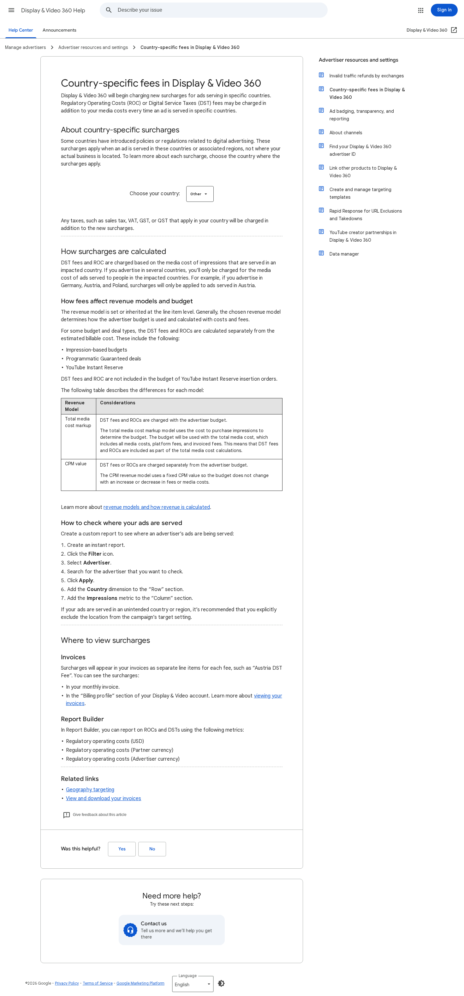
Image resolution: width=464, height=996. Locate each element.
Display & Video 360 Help (53, 10)
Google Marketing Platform (140, 983)
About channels (346, 133)
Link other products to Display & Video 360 (363, 171)
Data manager (344, 254)
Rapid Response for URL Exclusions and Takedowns (366, 214)
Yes (122, 849)
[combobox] (222, 10)
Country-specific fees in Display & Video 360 (367, 93)
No (152, 849)
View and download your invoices (103, 798)
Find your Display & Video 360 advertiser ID (360, 150)
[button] (11, 10)
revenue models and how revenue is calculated (157, 507)
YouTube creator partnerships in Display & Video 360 (363, 236)
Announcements (59, 30)
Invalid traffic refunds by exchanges (367, 76)
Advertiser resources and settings (358, 60)
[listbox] (199, 194)
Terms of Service (98, 983)
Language (188, 975)
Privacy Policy (67, 983)
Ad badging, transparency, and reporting (362, 115)
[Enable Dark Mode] (221, 983)
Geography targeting (90, 790)
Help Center (21, 30)
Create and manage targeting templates (360, 193)
